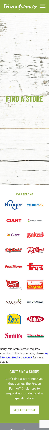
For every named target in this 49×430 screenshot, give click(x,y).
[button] (42, 6)
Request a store (24, 410)
